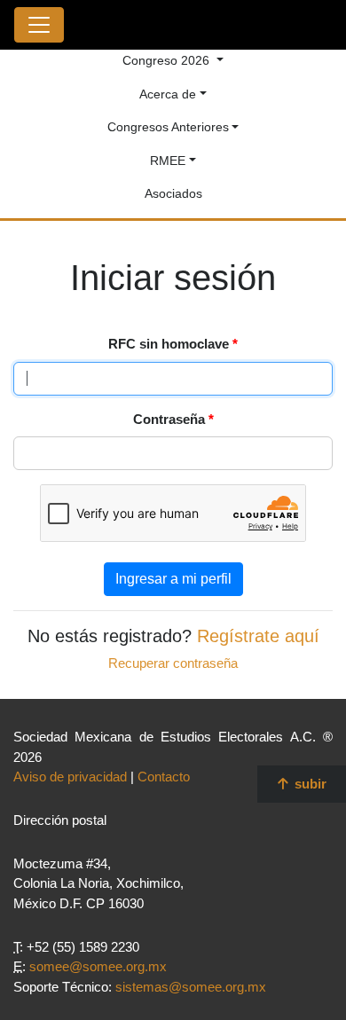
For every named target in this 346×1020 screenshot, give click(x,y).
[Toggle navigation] (39, 25)
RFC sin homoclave (173, 343)
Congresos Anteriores (168, 127)
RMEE (167, 160)
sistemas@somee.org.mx (190, 986)
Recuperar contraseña (173, 663)
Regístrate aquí (258, 636)
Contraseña (173, 419)
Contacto (164, 776)
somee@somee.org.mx (98, 966)
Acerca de (167, 94)
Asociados (173, 193)
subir (308, 783)
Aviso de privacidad (70, 776)
